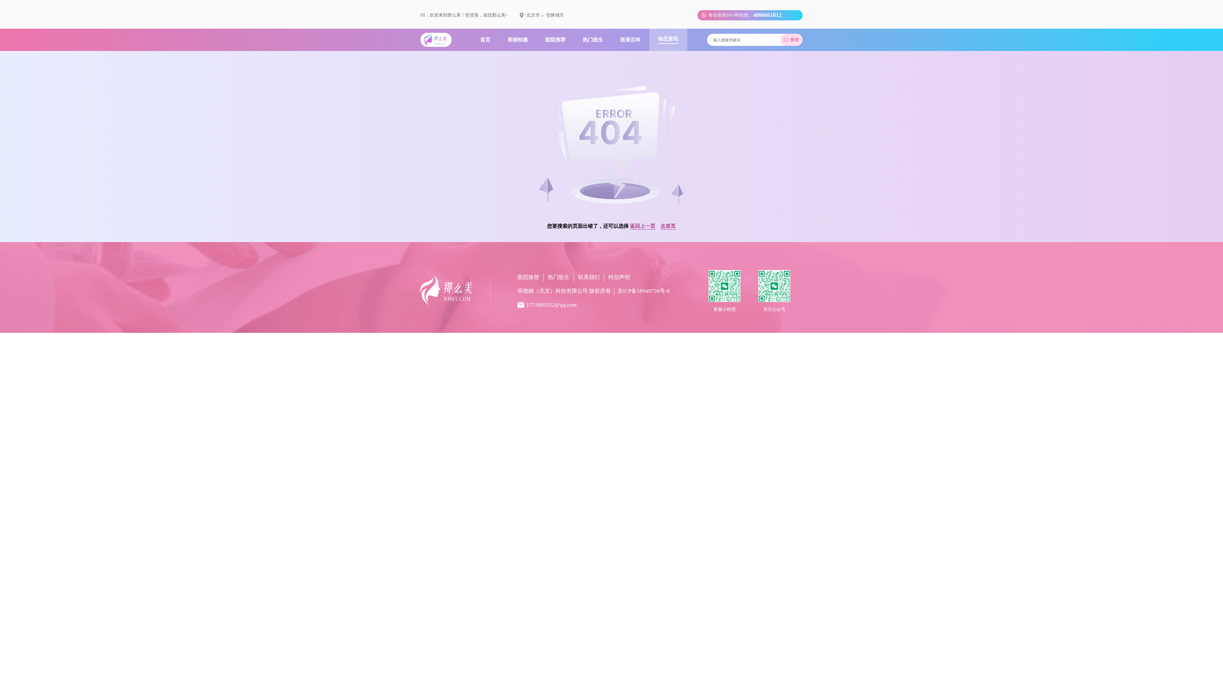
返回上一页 (642, 226)
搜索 (794, 39)
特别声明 (619, 277)
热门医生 (558, 277)
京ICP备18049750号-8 (644, 291)
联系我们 (589, 277)
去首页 (668, 226)
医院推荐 (528, 277)
